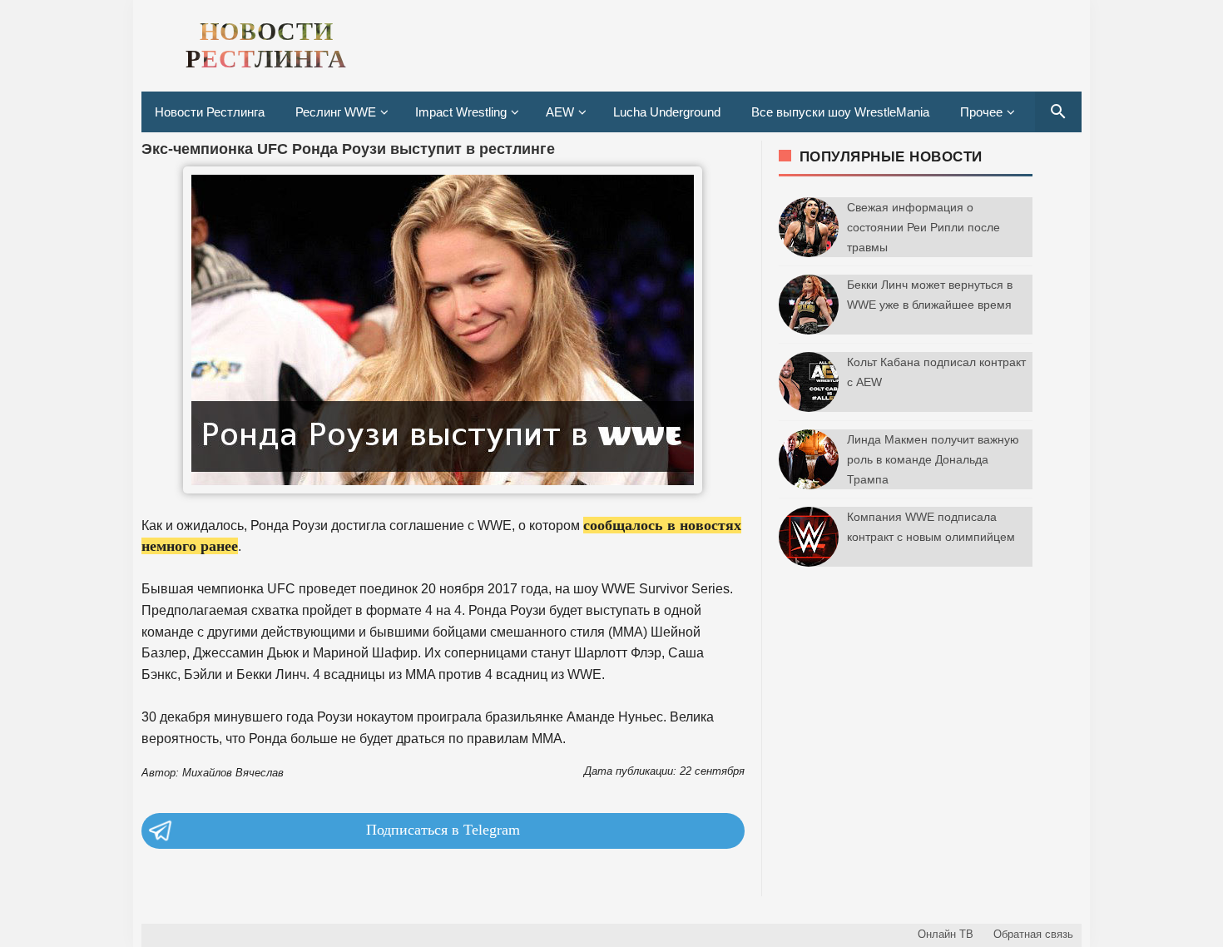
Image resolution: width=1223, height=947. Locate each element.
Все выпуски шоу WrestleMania (840, 112)
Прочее (981, 112)
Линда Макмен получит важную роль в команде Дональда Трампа (933, 459)
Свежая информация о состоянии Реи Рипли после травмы (923, 227)
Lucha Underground (666, 112)
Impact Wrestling (461, 112)
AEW (560, 112)
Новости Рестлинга (210, 112)
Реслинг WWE (335, 112)
